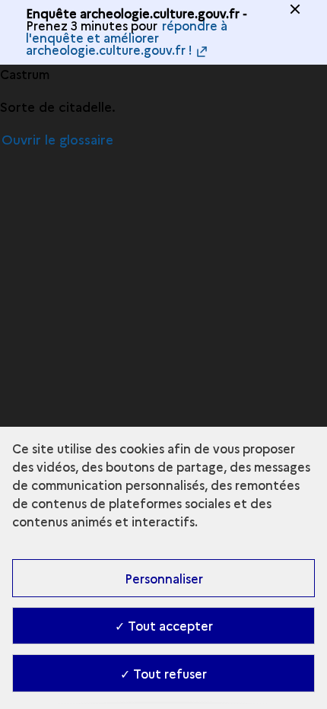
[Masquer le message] (295, 9)
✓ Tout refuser (163, 673)
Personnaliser (164, 578)
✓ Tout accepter (164, 625)
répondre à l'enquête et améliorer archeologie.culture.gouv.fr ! (126, 37)
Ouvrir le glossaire (57, 139)
